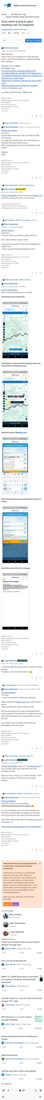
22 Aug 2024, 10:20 (15, 663)
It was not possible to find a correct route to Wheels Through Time (20, 943)
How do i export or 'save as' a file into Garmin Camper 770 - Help (21, 999)
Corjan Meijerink (10, 661)
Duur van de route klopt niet (13, 961)
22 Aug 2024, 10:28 (33, 689)
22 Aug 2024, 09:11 (33, 127)
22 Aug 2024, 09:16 (15, 192)
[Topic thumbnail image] (41, 979)
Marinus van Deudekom (14, 1059)
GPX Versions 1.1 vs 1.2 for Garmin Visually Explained (16, 1018)
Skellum (8, 1075)
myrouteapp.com (33, 766)
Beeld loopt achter (9, 1055)
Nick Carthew (9, 189)
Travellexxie (10, 1005)
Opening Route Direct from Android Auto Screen (19, 1037)
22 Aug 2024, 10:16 (15, 286)
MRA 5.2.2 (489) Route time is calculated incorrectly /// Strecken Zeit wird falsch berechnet (19, 979)
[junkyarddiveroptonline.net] (2, 948)
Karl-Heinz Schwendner (14, 1043)
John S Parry (10, 1024)
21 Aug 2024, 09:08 (15, 51)
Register (7, 904)
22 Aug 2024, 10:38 (15, 763)
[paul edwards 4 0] (2, 1004)
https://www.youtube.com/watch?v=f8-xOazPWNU (21, 827)
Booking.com (21, 432)
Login (15, 904)
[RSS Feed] (27, 33)
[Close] (40, 863)
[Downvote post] (40, 116)
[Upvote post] (32, 116)
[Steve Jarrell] (2, 1024)
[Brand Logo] (7, 5)
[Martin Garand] (2, 1074)
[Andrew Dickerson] (2, 1042)
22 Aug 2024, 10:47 (33, 797)
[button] (3, 1097)
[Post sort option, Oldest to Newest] (4, 40)
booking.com (37, 195)
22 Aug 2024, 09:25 (15, 227)
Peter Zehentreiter (11, 48)
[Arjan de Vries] (2, 1058)
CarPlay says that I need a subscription (18, 1071)
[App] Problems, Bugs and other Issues (15, 29)
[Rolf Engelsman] (2, 964)
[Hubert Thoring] (2, 986)
